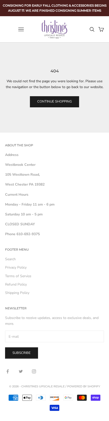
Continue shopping (54, 101)
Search (10, 259)
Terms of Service (18, 276)
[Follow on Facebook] (7, 371)
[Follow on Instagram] (34, 371)
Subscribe (21, 353)
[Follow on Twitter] (20, 371)
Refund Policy (16, 284)
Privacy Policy (16, 267)
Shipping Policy (17, 292)
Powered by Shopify (83, 386)
